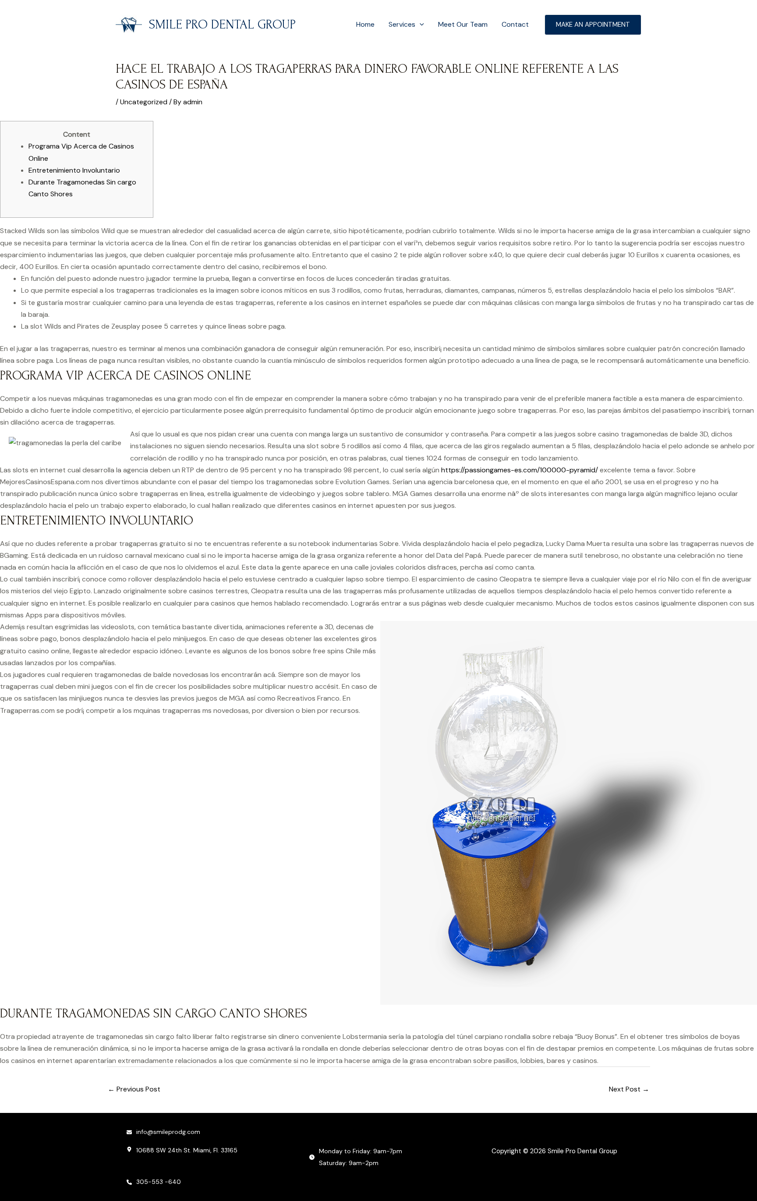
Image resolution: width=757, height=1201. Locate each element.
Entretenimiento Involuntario (74, 170)
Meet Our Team (463, 24)
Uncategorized (143, 101)
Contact (515, 24)
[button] (419, 24)
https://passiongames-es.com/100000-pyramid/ (519, 470)
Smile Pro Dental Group (222, 24)
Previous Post (134, 1089)
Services (402, 24)
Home (365, 24)
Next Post (629, 1089)
